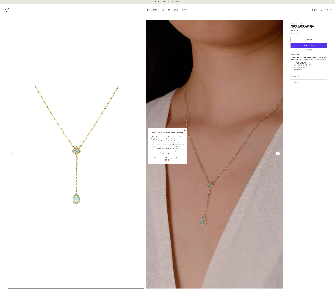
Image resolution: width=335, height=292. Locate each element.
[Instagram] (169, 159)
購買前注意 (296, 76)
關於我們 (176, 10)
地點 (169, 10)
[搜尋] (327, 10)
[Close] (185, 130)
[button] (13, 153)
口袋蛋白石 (155, 10)
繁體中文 (314, 10)
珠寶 (148, 10)
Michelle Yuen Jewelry (297, 23)
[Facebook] (166, 159)
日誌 (163, 10)
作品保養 (295, 82)
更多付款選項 (308, 50)
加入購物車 (309, 39)
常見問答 (184, 10)
